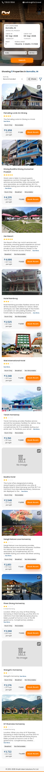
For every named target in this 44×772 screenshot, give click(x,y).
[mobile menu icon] (40, 13)
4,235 (9, 197)
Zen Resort (8, 236)
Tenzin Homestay (11, 414)
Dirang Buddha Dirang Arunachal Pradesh (18, 170)
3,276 (9, 685)
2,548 (9, 500)
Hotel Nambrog (11, 298)
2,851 (8, 564)
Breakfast (18, 192)
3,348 (9, 376)
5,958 (9, 130)
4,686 (9, 259)
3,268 (9, 631)
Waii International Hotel (14, 360)
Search (22, 60)
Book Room (33, 132)
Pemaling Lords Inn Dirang (15, 113)
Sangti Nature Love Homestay (17, 539)
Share (33, 79)
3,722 (9, 751)
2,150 (8, 438)
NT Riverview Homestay (14, 724)
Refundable (19, 125)
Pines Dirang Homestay (14, 603)
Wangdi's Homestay (13, 670)
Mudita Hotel (9, 477)
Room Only (8, 125)
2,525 (9, 322)
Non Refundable (19, 254)
